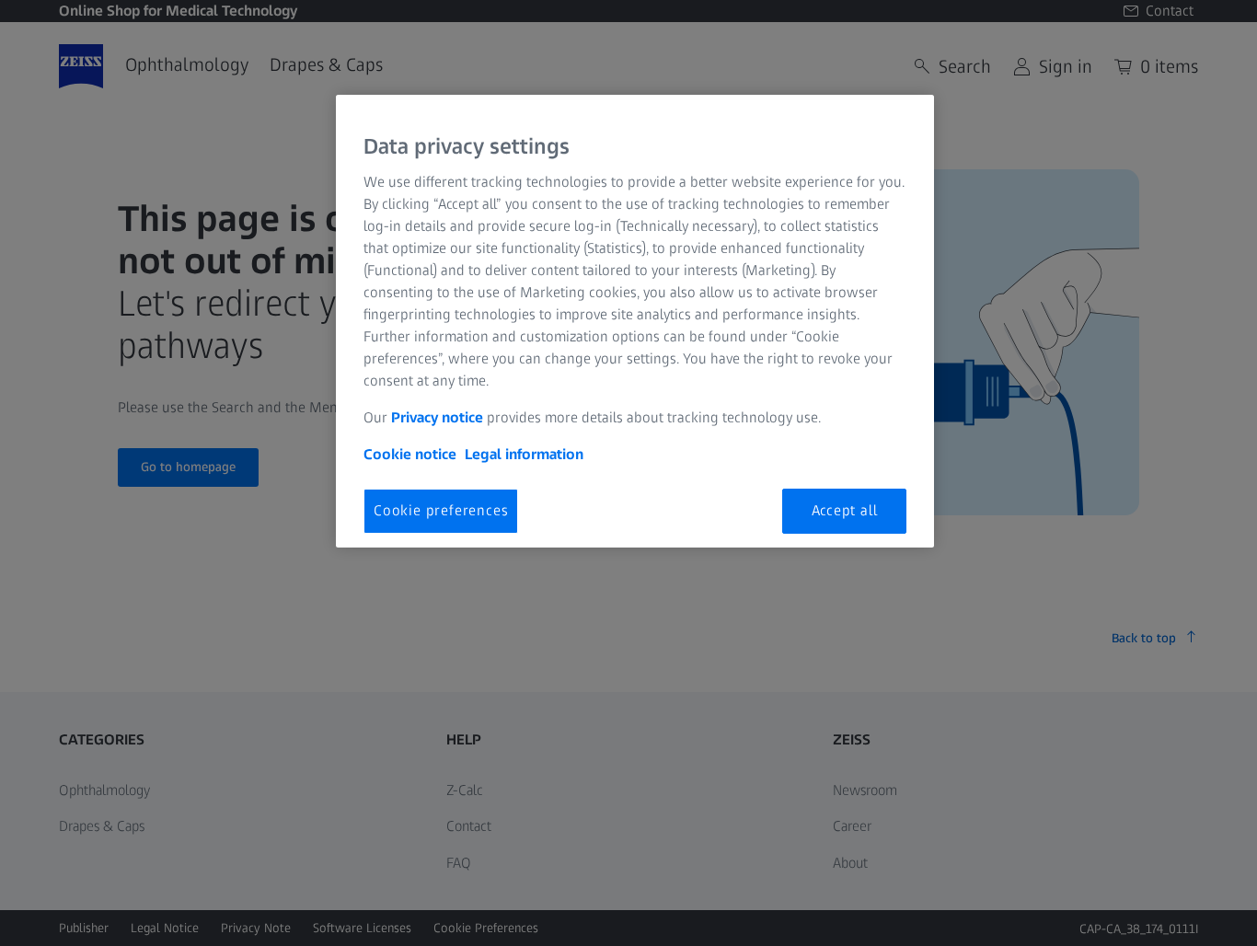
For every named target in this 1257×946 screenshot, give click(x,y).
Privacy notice (437, 417)
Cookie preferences (441, 510)
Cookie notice (409, 454)
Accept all (845, 510)
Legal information (524, 454)
